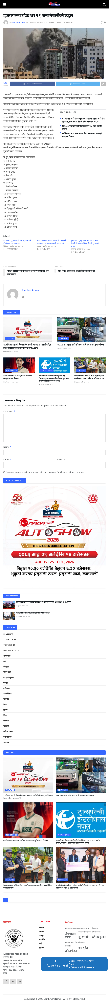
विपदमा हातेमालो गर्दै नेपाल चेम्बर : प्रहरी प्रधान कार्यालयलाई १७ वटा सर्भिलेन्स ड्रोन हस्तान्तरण (89, 376)
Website (61, 459)
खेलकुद (6, 666)
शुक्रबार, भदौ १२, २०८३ (82, 382)
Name (7, 447)
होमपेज (41, 927)
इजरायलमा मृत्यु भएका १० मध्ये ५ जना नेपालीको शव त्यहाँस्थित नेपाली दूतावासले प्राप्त (85, 243)
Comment (9, 411)
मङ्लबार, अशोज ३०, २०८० (39, 22)
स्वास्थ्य (6, 742)
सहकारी (6, 726)
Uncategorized (11, 650)
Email (7, 459)
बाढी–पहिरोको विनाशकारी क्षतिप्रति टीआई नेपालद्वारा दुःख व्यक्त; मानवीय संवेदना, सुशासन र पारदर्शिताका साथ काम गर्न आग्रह (54, 378)
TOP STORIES (67, 22)
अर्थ (4, 661)
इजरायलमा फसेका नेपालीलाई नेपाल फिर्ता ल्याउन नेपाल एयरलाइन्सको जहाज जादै (51, 242)
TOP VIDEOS (9, 645)
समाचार (6, 720)
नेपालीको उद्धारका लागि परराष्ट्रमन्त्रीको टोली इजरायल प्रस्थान (17, 242)
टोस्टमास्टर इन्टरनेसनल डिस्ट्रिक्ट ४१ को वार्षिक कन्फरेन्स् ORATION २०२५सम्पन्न (43, 602)
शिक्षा (5, 715)
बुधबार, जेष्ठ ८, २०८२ (23, 606)
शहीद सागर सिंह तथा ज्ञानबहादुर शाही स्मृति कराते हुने (33, 613)
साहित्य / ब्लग (8, 731)
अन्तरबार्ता (6, 655)
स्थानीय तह (7, 736)
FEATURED (56, 22)
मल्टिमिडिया (7, 693)
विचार (5, 704)
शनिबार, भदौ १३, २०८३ (11, 352)
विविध (5, 709)
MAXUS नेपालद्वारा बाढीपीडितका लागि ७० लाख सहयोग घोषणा (80, 344)
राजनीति (6, 699)
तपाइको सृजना (8, 677)
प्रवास (5, 682)
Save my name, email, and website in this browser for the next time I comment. (46, 472)
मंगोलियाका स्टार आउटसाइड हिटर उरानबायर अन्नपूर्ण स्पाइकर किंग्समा (17, 376)
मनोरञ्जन (6, 688)
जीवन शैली (7, 672)
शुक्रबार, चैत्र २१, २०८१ (24, 616)
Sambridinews (18, 22)
